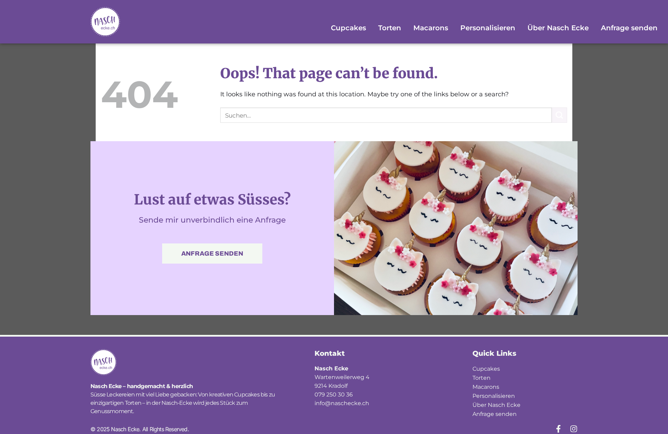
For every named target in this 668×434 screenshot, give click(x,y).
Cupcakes (348, 27)
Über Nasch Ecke (558, 27)
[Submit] (559, 115)
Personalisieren (487, 27)
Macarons (430, 27)
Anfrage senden (629, 27)
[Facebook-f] (558, 429)
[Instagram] (574, 429)
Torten (389, 27)
